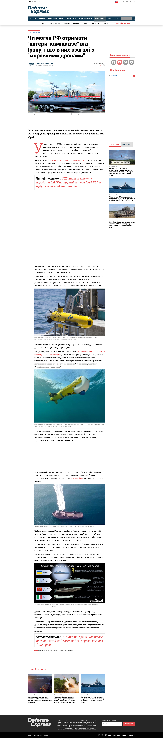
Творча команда (55, 23)
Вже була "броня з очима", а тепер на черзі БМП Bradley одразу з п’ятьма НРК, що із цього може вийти (122, 224)
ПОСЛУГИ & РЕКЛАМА (114, 735)
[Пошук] (133, 18)
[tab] (115, 144)
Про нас (43, 23)
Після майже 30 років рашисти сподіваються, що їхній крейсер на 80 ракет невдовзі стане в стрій (92, 699)
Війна (40, 650)
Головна (30, 32)
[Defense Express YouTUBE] (127, 2)
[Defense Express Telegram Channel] (134, 2)
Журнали (67, 23)
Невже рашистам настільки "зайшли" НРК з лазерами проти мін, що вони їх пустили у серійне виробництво (40, 699)
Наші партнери (96, 23)
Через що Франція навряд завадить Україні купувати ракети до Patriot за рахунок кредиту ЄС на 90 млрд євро (64, 699)
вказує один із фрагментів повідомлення (65, 160)
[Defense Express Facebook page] (123, 2)
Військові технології (49, 650)
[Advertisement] (97, 10)
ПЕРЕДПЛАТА (124, 735)
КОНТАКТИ (132, 735)
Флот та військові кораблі (65, 650)
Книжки (85, 23)
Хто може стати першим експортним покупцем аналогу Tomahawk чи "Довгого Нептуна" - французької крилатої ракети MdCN (121, 171)
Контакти (107, 23)
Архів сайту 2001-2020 (123, 23)
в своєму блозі (77, 478)
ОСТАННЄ (115, 144)
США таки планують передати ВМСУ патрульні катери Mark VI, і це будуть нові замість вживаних (68, 182)
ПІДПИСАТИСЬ (129, 724)
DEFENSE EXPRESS (44, 63)
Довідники (76, 23)
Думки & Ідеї (36, 32)
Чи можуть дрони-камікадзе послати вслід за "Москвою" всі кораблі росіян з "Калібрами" (69, 641)
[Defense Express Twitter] (131, 2)
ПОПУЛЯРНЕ (126, 144)
